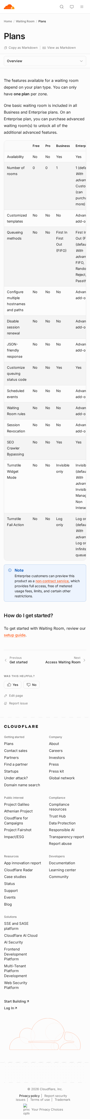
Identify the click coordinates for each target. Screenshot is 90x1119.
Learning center (62, 870)
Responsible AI (61, 830)
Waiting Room (25, 21)
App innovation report (22, 863)
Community (58, 876)
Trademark (62, 1099)
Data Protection (62, 823)
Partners (11, 757)
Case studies (15, 876)
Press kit (56, 771)
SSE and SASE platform (16, 926)
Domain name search (22, 785)
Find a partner (16, 764)
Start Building (15, 1001)
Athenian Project (18, 811)
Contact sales (15, 750)
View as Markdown (61, 47)
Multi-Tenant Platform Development (15, 971)
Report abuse (60, 843)
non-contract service (52, 581)
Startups (11, 771)
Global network (62, 778)
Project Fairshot (17, 830)
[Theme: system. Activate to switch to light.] (72, 7)
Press (54, 764)
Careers (56, 750)
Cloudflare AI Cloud (20, 935)
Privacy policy (29, 1096)
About (54, 743)
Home (8, 21)
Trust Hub (57, 816)
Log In (9, 1008)
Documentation (62, 863)
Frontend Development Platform (15, 954)
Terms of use (40, 1099)
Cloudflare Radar (18, 870)
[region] (45, 350)
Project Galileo (16, 804)
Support (11, 890)
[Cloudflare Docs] (9, 6)
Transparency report (66, 837)
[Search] (61, 6)
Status (9, 883)
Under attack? (16, 778)
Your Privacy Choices (47, 1109)
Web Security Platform (15, 985)
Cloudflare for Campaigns (16, 820)
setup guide (14, 635)
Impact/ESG (14, 837)
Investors (57, 757)
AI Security (13, 942)
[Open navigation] (82, 6)
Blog (8, 904)
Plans (8, 743)
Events (10, 897)
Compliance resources (59, 807)
